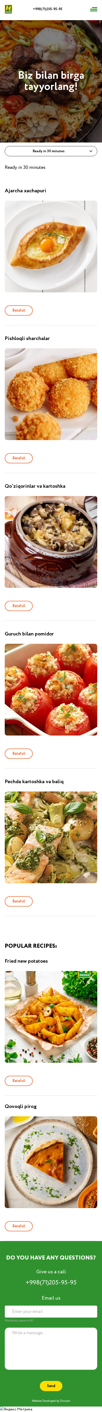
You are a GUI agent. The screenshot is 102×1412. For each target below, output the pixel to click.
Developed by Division (56, 1401)
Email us (51, 1298)
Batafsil (18, 310)
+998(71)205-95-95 (47, 9)
